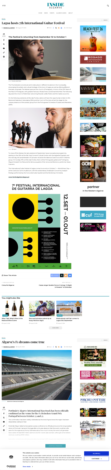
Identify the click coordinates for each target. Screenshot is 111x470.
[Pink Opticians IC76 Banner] (93, 227)
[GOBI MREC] (93, 171)
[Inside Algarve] (55, 5)
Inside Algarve (9, 28)
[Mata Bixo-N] (93, 412)
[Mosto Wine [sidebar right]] (93, 375)
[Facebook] (3, 5)
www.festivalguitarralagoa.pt (18, 177)
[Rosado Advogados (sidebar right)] (93, 59)
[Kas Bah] (93, 90)
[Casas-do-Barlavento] (93, 196)
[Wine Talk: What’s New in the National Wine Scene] (14, 308)
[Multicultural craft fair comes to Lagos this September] (69, 308)
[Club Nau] (93, 38)
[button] (108, 6)
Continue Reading (55, 446)
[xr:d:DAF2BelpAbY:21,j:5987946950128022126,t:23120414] (93, 74)
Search (106, 20)
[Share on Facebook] (53, 28)
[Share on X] (56, 28)
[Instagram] (5, 5)
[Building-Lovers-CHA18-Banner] (93, 127)
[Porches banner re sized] (93, 393)
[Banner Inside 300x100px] (93, 215)
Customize (95, 458)
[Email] (58, 28)
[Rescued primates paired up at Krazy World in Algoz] (42, 308)
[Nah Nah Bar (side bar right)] (93, 146)
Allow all (96, 453)
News (3, 18)
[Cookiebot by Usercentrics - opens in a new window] (11, 466)
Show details (27, 466)
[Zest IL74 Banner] (93, 108)
